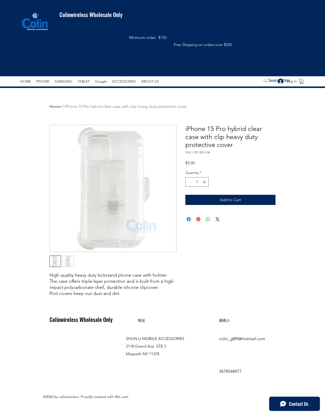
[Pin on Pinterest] (198, 219)
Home (55, 106)
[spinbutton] (197, 181)
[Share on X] (218, 219)
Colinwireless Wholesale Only (87, 14)
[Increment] (205, 181)
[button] (302, 81)
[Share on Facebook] (189, 219)
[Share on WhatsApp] (208, 219)
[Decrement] (189, 181)
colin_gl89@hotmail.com (242, 338)
